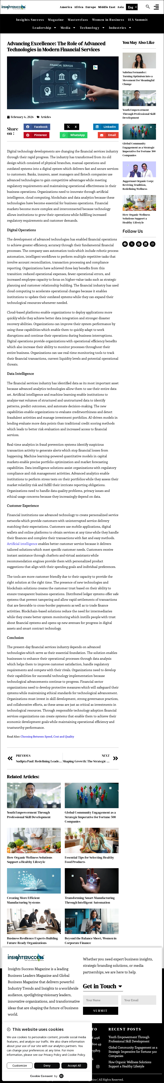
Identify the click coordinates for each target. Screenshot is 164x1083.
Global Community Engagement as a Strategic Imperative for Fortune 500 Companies (90, 817)
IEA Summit (138, 19)
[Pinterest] (139, 244)
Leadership (42, 27)
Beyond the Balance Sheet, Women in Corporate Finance (90, 940)
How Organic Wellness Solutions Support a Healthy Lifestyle (29, 859)
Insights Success (30, 19)
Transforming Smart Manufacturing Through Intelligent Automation (90, 900)
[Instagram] (152, 244)
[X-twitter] (132, 244)
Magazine (56, 19)
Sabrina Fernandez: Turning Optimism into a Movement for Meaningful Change (138, 78)
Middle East (106, 7)
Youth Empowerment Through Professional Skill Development (29, 814)
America (66, 7)
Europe (91, 7)
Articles (46, 117)
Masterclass (78, 19)
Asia (120, 7)
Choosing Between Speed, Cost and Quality (47, 736)
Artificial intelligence (22, 544)
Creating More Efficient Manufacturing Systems (23, 900)
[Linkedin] (145, 244)
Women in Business (108, 19)
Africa (78, 7)
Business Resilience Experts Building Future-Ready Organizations (32, 940)
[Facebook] (125, 244)
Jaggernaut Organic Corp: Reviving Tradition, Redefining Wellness (138, 185)
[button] (156, 7)
